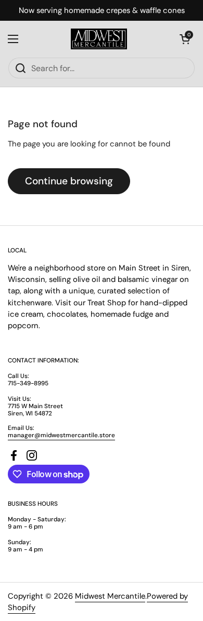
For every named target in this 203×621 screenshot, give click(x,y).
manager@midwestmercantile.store (61, 435)
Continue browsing (69, 180)
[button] (184, 39)
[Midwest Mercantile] (99, 39)
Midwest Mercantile (110, 596)
